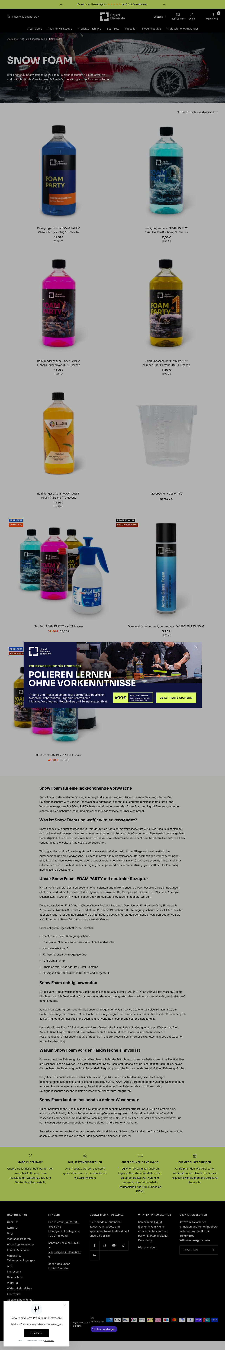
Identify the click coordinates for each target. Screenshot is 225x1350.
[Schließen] (196, 647)
